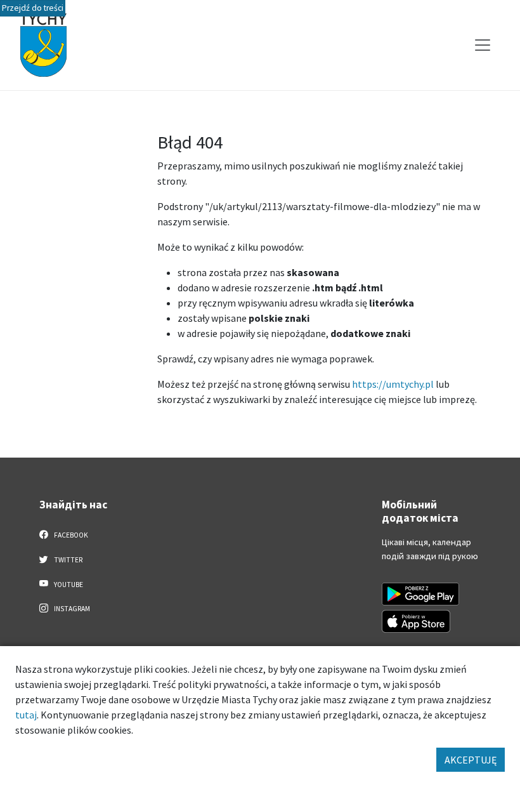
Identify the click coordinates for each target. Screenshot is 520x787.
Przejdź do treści (32, 8)
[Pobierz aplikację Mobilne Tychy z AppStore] (416, 621)
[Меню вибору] (482, 45)
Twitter (67, 559)
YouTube (68, 584)
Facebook (70, 535)
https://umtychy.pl (393, 384)
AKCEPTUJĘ (471, 759)
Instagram (71, 608)
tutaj (26, 714)
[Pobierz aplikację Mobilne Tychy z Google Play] (420, 594)
